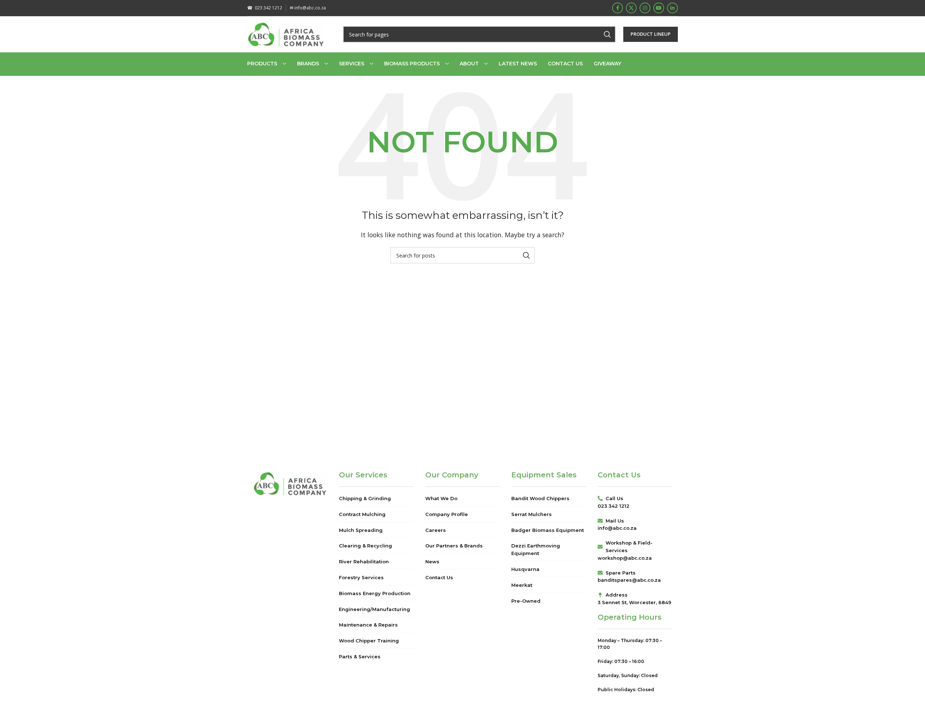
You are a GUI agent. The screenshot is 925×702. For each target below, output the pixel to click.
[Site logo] (286, 34)
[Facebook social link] (617, 8)
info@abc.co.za (308, 8)
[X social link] (631, 8)
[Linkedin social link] (672, 8)
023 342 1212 (264, 8)
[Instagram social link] (645, 8)
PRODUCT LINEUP (651, 34)
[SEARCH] (607, 34)
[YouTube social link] (658, 8)
